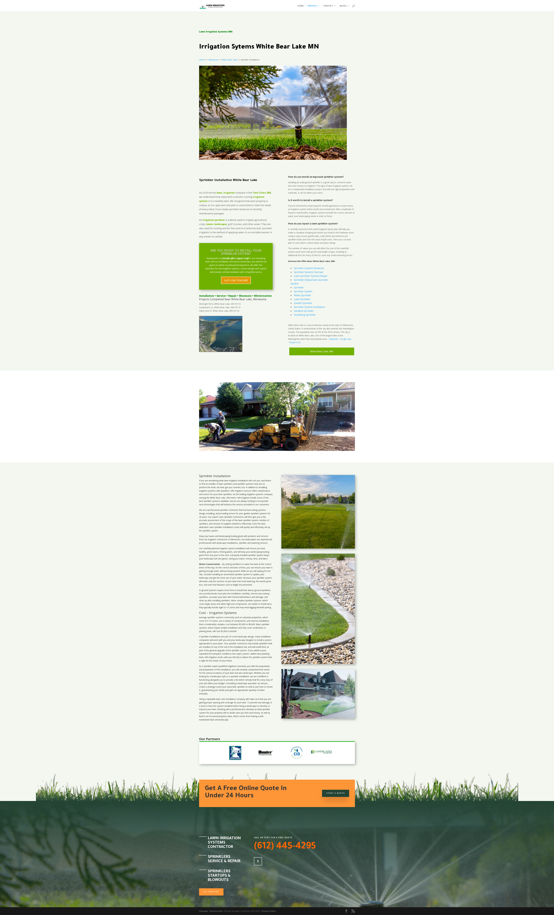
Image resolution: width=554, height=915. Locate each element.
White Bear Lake (229, 59)
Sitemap (203, 911)
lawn (226, 480)
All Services (211, 892)
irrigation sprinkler (214, 220)
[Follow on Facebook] (258, 861)
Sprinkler (299, 287)
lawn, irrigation (226, 192)
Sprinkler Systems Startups (308, 272)
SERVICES (312, 6)
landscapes (220, 224)
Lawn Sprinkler (302, 299)
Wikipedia (333, 339)
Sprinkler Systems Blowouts (309, 268)
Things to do (295, 342)
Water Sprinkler (302, 295)
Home (202, 59)
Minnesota (213, 59)
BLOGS (343, 6)
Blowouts (245, 295)
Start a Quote (335, 793)
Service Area (216, 911)
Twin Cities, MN (261, 192)
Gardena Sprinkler (304, 310)
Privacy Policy (269, 911)
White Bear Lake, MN (321, 351)
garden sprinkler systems (255, 513)
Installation (206, 295)
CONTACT (328, 6)
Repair (232, 295)
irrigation (233, 480)
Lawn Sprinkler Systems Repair (310, 276)
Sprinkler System (303, 291)
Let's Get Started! (236, 280)
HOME (301, 6)
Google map (345, 339)
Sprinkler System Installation (309, 307)
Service (221, 295)
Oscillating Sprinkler (305, 314)
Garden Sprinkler (303, 303)
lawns (209, 224)
